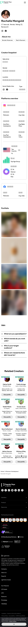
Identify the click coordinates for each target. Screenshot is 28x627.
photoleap (4, 600)
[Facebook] (6, 490)
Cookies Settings (12, 621)
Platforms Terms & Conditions (14, 613)
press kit (3, 576)
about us (3, 572)
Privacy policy (5, 615)
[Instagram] (2, 490)
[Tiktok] (9, 490)
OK (14, 624)
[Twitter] (15, 490)
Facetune (4, 596)
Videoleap (4, 603)
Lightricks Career (6, 580)
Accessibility (12, 615)
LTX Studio (4, 589)
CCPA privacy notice (20, 615)
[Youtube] (12, 490)
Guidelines (4, 613)
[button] (24, 2)
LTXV (2, 593)
